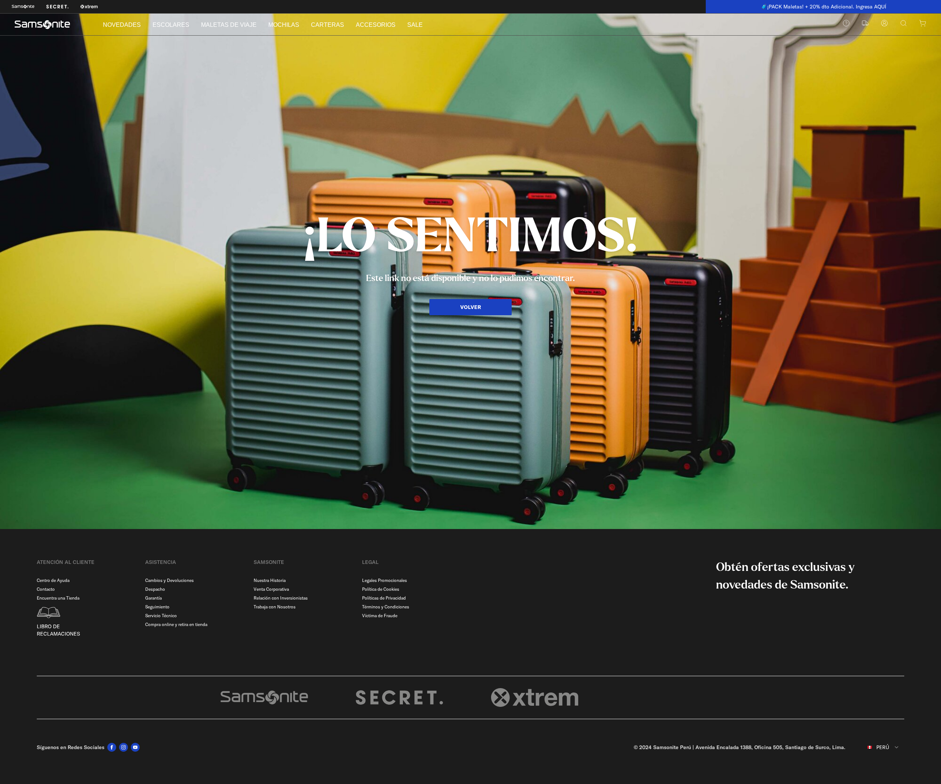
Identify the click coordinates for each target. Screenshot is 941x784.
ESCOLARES (171, 25)
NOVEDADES (122, 25)
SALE (415, 25)
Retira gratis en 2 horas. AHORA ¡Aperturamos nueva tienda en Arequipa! (826, 6)
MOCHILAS (283, 25)
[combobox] (877, 747)
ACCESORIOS (376, 25)
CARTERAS (327, 25)
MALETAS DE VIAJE (229, 25)
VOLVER (470, 307)
